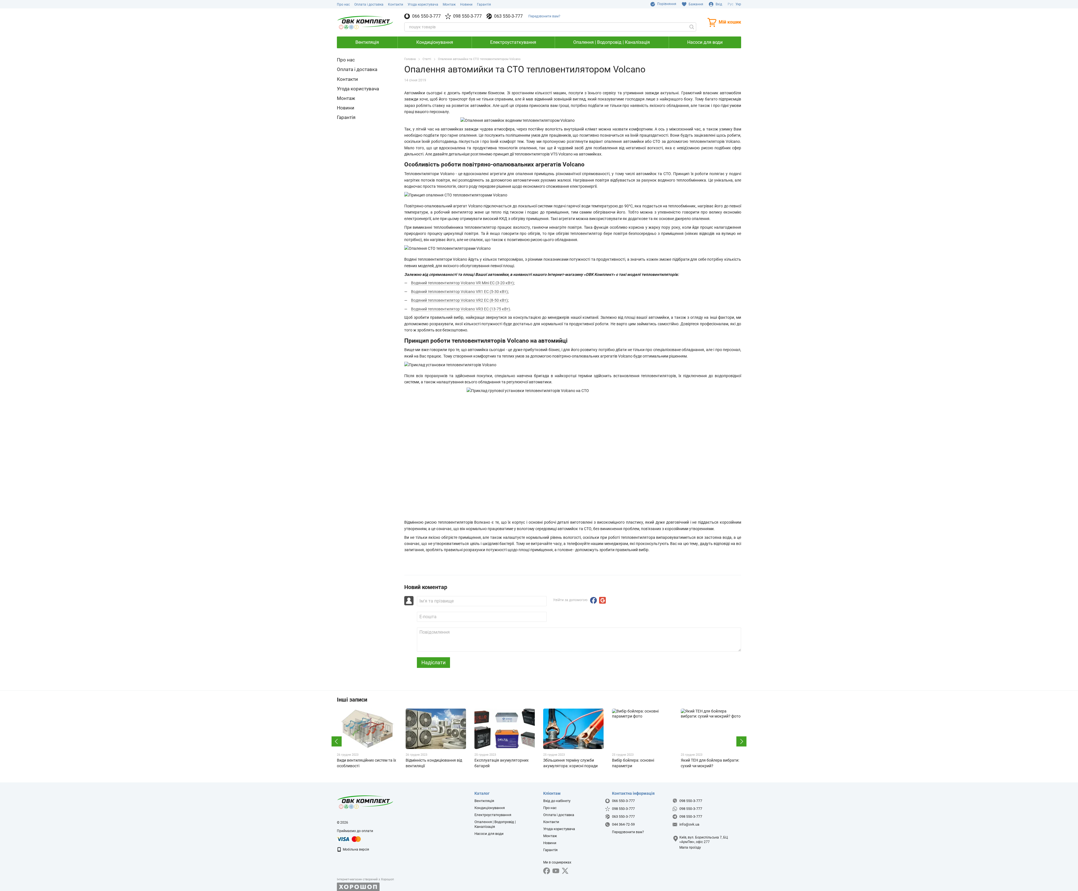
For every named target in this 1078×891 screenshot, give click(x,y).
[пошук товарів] (691, 26)
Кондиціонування (434, 42)
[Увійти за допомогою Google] (602, 600)
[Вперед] (741, 741)
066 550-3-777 (426, 16)
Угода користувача (423, 4)
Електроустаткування (513, 42)
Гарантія (484, 4)
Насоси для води (705, 42)
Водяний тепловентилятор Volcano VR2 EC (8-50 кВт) (459, 300)
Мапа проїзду (690, 847)
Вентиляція (367, 42)
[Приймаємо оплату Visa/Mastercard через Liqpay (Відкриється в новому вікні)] (349, 839)
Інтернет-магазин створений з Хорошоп (365, 879)
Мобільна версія (355, 849)
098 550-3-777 (467, 16)
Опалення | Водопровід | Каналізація (611, 42)
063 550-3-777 (508, 16)
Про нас (343, 4)
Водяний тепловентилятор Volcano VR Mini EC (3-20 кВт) (462, 283)
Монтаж (449, 4)
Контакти (395, 4)
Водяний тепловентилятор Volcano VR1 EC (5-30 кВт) (459, 291)
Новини (466, 4)
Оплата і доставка (368, 4)
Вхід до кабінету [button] (556, 801)
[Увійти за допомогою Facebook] (593, 600)
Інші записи (352, 699)
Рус (730, 4)
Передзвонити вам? (544, 16)
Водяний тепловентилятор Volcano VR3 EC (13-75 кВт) (460, 309)
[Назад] (337, 741)
